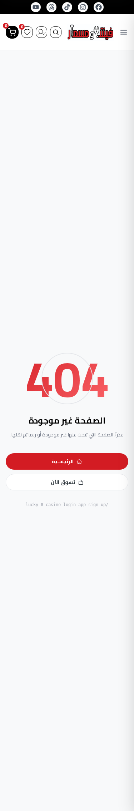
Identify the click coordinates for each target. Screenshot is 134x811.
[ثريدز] (51, 7)
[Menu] (123, 32)
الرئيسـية (63, 461)
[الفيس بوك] (99, 7)
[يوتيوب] (36, 7)
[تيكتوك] (67, 7)
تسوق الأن (63, 482)
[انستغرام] (83, 7)
